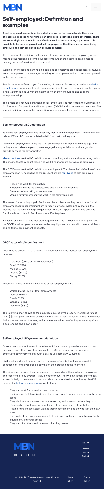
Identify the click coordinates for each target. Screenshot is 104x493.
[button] (86, 7)
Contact (85, 456)
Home (86, 449)
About (86, 452)
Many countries (11, 158)
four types (67, 172)
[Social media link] (15, 455)
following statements (28, 383)
